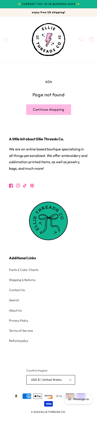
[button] (6, 39)
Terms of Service (21, 331)
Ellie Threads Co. (53, 411)
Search (14, 300)
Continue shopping (48, 109)
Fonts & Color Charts (23, 270)
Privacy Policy (18, 321)
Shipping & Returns (22, 280)
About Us (15, 310)
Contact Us (17, 290)
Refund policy (18, 341)
